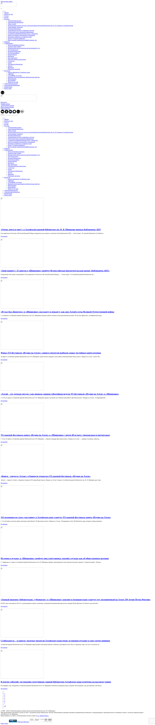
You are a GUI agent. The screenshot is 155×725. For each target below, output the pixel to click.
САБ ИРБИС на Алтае (15, 75)
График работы (5, 104)
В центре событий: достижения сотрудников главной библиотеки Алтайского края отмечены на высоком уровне (56, 682)
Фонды (10, 66)
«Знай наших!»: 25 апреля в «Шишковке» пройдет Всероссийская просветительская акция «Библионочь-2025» (55, 270)
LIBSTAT (11, 74)
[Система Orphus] (40, 722)
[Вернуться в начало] (9, 6)
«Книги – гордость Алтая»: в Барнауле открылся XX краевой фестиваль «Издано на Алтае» (46, 476)
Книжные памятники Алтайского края (20, 37)
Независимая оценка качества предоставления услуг (24, 48)
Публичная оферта (13, 53)
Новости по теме (13, 82)
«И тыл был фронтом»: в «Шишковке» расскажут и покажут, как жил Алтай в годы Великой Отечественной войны (57, 312)
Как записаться (12, 58)
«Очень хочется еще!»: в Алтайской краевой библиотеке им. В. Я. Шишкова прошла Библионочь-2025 (51, 229)
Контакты (11, 56)
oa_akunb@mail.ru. (43, 715)
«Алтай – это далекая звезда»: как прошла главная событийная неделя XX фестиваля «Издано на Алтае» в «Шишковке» (60, 394)
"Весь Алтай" (12, 24)
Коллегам (7, 71)
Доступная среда (13, 50)
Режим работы (12, 54)
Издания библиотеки (14, 29)
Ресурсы (6, 19)
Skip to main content (6, 1)
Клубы (6, 17)
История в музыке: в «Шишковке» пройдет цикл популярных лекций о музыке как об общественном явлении (55, 558)
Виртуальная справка (7, 107)
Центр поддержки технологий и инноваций (21, 35)
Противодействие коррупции (17, 59)
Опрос (10, 62)
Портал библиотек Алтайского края (19, 72)
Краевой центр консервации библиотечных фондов (24, 77)
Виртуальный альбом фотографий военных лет (22, 40)
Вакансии (11, 67)
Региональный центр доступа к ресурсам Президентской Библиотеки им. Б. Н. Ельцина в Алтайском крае (40, 25)
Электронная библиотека (15, 22)
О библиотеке (8, 43)
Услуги (6, 16)
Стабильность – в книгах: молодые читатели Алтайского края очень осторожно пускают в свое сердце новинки (55, 641)
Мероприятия (12, 79)
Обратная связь (5, 109)
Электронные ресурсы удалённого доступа (21, 30)
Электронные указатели (15, 27)
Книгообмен (12, 80)
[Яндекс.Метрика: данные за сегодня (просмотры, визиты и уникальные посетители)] (23, 722)
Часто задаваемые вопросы (16, 45)
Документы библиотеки (15, 64)
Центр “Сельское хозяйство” (16, 38)
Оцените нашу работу (14, 46)
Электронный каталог (14, 21)
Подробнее (4, 236)
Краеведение (8, 87)
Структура (11, 61)
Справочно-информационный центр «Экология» (23, 33)
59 (5, 706)
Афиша (6, 12)
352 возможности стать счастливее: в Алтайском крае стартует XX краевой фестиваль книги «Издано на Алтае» (56, 517)
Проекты (7, 41)
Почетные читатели (14, 69)
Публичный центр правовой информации (21, 32)
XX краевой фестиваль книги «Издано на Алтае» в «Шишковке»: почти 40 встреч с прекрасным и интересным (55, 435)
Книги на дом (8, 14)
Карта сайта (8, 88)
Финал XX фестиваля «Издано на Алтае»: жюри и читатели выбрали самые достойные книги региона (51, 353)
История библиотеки (14, 51)
